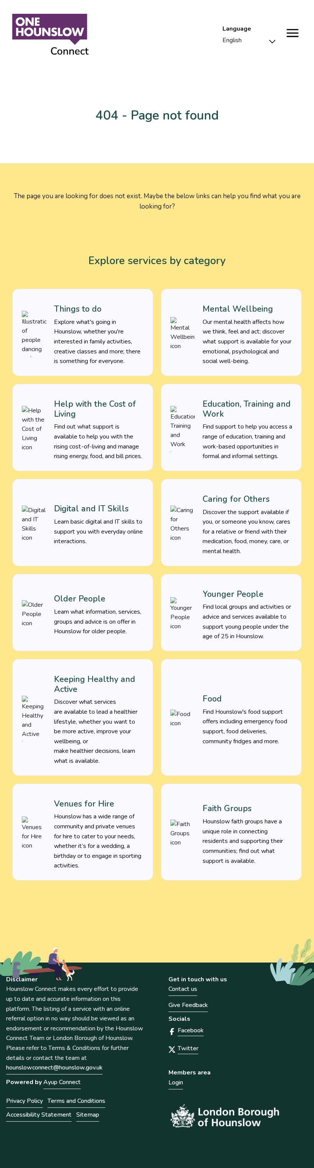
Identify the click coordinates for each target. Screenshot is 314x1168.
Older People (79, 599)
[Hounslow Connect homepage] (50, 34)
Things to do (77, 309)
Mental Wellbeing (238, 309)
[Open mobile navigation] (292, 33)
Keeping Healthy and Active (94, 684)
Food (212, 699)
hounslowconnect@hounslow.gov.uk (54, 1067)
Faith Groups (227, 808)
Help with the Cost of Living (95, 409)
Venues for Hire (84, 804)
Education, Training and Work (247, 409)
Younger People (233, 594)
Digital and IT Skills (91, 508)
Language (236, 29)
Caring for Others (236, 499)
